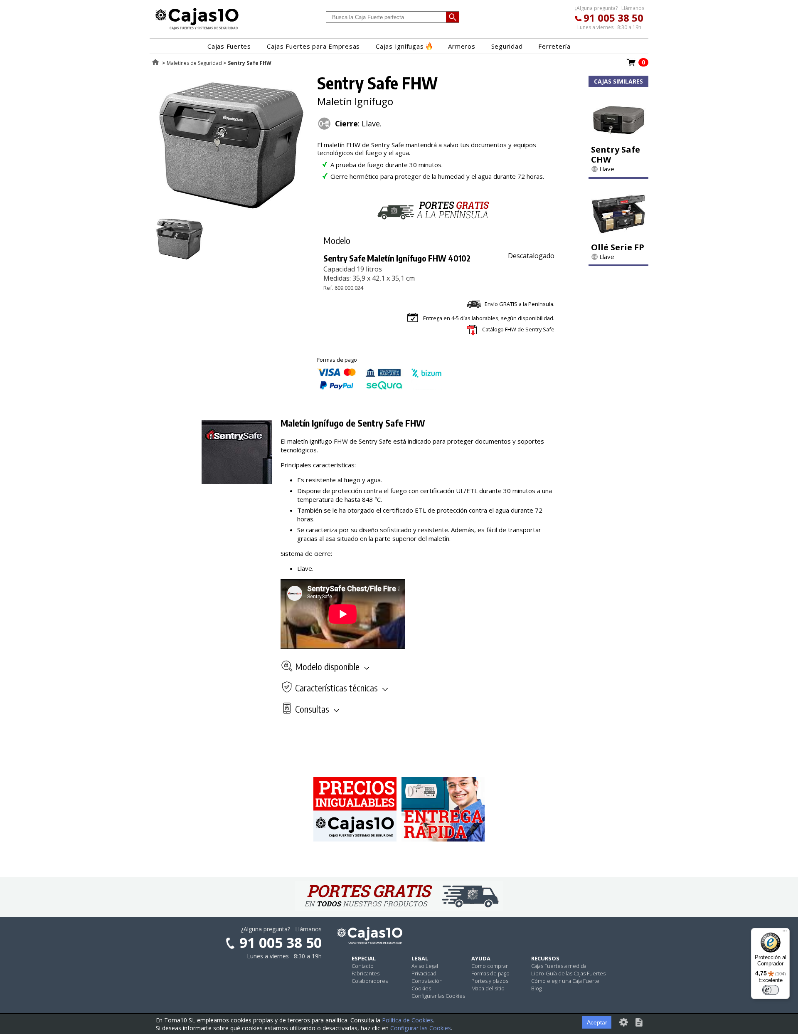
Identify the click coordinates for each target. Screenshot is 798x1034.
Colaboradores (370, 981)
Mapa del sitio (488, 988)
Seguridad (507, 46)
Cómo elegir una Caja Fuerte (565, 981)
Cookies (421, 988)
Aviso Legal (424, 966)
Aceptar (597, 1022)
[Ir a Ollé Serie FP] (618, 236)
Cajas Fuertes (229, 46)
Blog (536, 988)
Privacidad (423, 973)
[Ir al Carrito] (631, 64)
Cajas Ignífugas (400, 46)
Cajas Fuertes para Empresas (313, 46)
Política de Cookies (407, 1020)
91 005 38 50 (613, 18)
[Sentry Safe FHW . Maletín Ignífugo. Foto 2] (179, 259)
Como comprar (489, 966)
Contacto (363, 966)
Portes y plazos (489, 981)
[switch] (770, 990)
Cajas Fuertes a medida (558, 966)
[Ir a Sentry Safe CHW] (618, 138)
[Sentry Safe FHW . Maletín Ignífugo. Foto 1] (231, 212)
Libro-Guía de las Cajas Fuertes (568, 973)
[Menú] (785, 933)
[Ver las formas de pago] (379, 387)
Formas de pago (490, 973)
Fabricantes (365, 973)
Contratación (427, 981)
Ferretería (554, 46)
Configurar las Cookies (438, 995)
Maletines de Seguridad (194, 63)
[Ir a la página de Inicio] (197, 29)
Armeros (461, 46)
